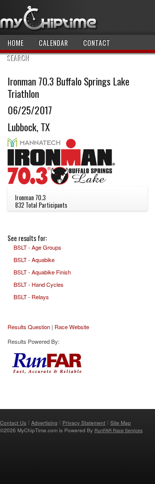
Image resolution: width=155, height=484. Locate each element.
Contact (96, 43)
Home (16, 43)
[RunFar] (45, 372)
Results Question (29, 327)
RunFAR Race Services (118, 430)
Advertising (44, 422)
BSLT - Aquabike (34, 260)
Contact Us (13, 422)
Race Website (72, 327)
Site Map (120, 422)
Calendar (53, 43)
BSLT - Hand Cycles (39, 284)
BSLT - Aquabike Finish (42, 272)
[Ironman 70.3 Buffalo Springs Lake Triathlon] (61, 182)
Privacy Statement (83, 422)
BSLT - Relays (31, 297)
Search (19, 58)
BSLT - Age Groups (37, 247)
